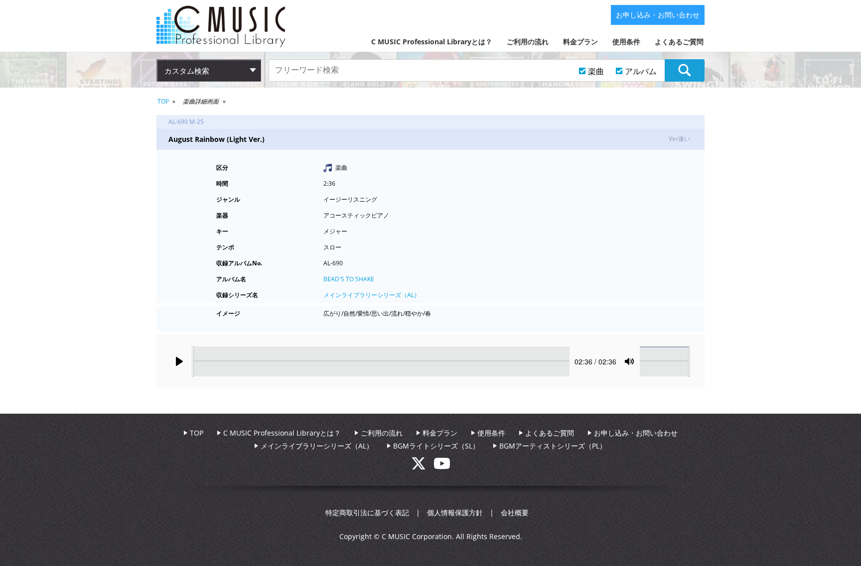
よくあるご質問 (679, 41)
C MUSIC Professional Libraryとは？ (431, 41)
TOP (163, 101)
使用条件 (626, 41)
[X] (422, 466)
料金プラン (580, 41)
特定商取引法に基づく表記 (367, 512)
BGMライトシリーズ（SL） (436, 446)
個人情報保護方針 (455, 512)
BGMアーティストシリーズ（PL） (552, 446)
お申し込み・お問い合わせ (658, 14)
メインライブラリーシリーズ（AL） (371, 295)
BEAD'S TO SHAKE (348, 279)
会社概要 (515, 512)
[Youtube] (441, 466)
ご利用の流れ (528, 41)
